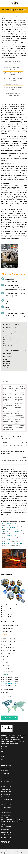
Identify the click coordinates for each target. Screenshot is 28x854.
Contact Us (3, 759)
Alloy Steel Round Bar (9, 654)
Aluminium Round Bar (8, 689)
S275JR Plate (4, 778)
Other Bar (5, 692)
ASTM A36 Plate (4, 776)
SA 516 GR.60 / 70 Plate (6, 783)
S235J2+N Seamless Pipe (6, 804)
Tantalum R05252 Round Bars (10, 681)
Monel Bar (5, 660)
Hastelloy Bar (6, 665)
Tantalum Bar (6, 674)
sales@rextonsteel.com (7, 826)
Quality (2, 756)
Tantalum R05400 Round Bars (10, 685)
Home (2, 748)
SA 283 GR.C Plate (5, 773)
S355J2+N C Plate (5, 768)
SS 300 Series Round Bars (10, 639)
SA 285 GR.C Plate (5, 770)
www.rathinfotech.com (21, 853)
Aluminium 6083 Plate (5, 789)
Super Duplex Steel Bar (9, 648)
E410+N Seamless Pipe (6, 812)
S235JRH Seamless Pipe (6, 802)
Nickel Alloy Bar (7, 657)
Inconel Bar (6, 663)
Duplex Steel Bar (7, 645)
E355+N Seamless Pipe (6, 810)
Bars (5, 634)
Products (3, 754)
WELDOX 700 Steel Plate (6, 781)
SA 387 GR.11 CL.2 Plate (6, 786)
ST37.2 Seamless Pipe (5, 794)
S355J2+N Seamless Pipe (6, 799)
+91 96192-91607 (5, 824)
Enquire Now (7, 717)
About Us (3, 751)
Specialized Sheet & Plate (10, 625)
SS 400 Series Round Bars (10, 642)
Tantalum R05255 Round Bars (10, 683)
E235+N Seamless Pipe (6, 807)
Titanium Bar (6, 668)
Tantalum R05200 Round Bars (10, 677)
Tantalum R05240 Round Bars (10, 679)
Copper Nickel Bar (8, 671)
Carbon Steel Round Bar (9, 651)
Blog (2, 762)
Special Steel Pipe (8, 628)
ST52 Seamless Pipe (5, 796)
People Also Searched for (13, 84)
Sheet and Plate (7, 631)
